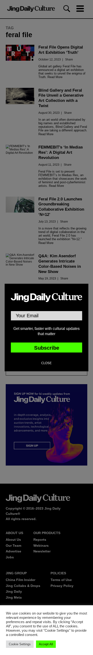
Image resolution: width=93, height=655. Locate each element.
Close (46, 363)
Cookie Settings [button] (20, 644)
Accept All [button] (46, 644)
